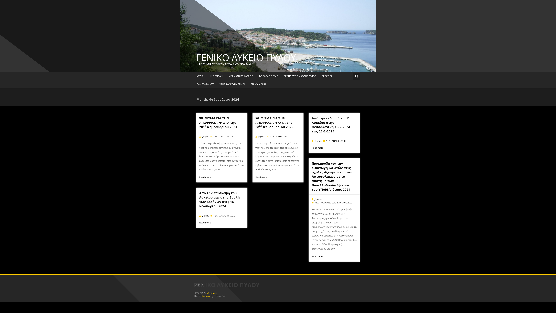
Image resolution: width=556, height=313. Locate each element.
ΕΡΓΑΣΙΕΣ (327, 76)
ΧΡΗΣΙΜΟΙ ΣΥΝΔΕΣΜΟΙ (232, 84)
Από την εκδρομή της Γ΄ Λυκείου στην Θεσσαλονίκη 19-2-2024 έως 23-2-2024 (331, 124)
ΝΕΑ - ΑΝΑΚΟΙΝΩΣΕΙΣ (224, 136)
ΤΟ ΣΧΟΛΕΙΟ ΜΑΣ (268, 76)
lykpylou (205, 136)
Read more (205, 177)
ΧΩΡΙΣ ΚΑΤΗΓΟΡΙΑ (279, 136)
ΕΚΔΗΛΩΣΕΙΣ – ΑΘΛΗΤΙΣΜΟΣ (300, 76)
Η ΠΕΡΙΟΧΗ (216, 76)
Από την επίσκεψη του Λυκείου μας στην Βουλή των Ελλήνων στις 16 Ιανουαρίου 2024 (219, 199)
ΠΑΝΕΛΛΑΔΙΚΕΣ (205, 84)
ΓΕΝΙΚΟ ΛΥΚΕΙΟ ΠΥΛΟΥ (246, 57)
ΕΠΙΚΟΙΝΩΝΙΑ (258, 84)
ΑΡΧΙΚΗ (200, 76)
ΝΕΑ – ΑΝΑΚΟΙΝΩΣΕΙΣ (240, 76)
